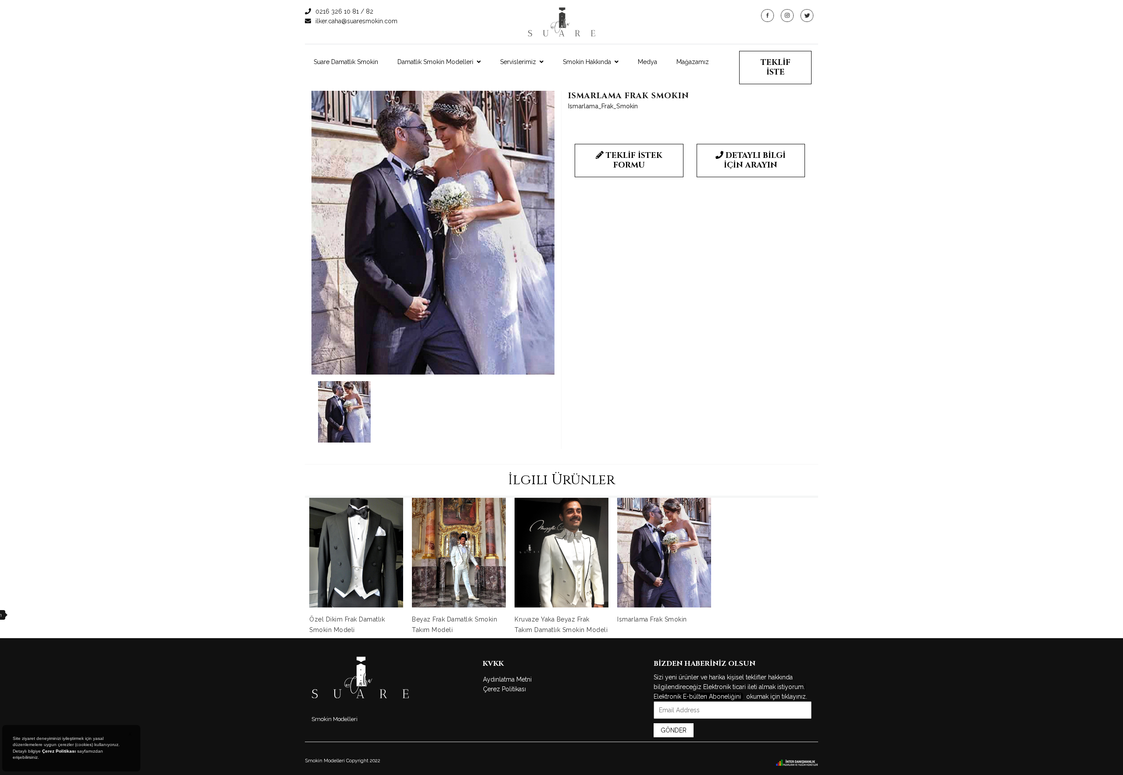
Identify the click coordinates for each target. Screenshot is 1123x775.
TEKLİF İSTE (775, 67)
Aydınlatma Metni (507, 679)
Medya (647, 61)
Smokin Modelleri (334, 719)
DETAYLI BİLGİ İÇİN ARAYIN (755, 160)
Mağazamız (692, 61)
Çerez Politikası (504, 689)
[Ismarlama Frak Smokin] (432, 233)
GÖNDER (674, 730)
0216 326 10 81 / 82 (344, 11)
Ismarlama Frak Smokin (652, 619)
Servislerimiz (518, 61)
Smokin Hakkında (587, 61)
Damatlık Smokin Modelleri (435, 61)
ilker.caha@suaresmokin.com (356, 21)
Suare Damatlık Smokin (346, 61)
